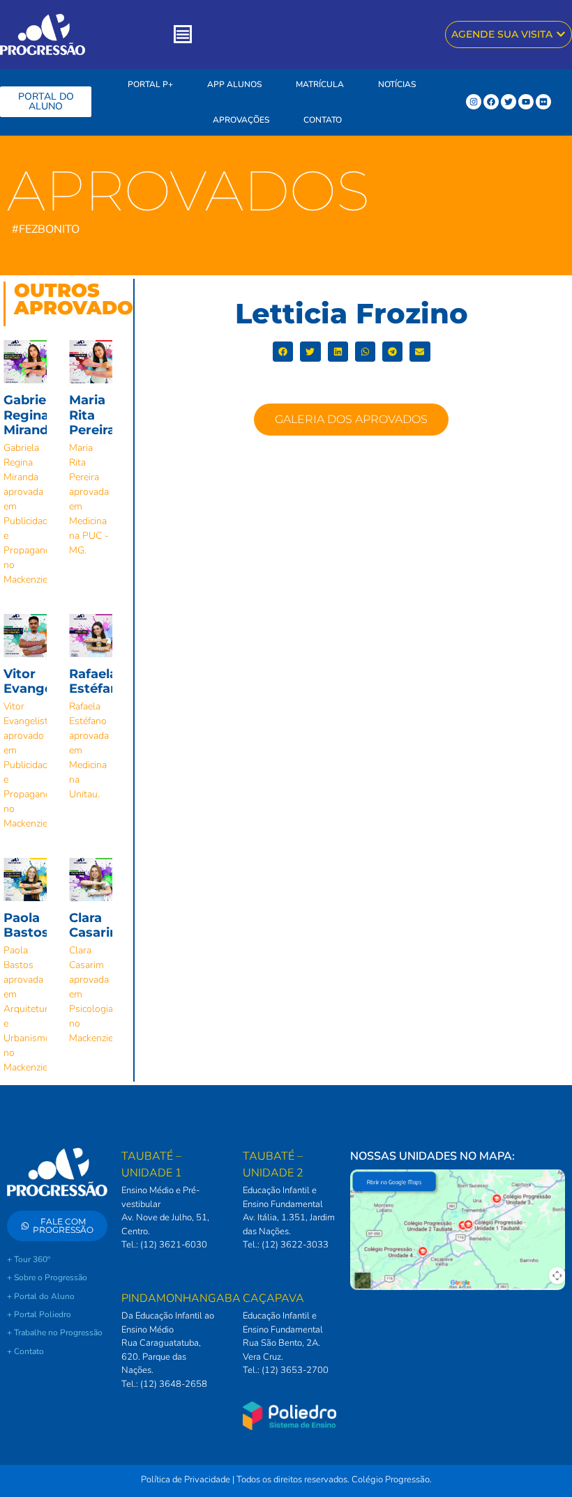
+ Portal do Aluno (41, 1296)
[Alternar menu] (183, 34)
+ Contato (25, 1351)
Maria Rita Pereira (92, 415)
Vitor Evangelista (41, 681)
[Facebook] (491, 101)
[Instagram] (473, 101)
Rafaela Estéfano (98, 681)
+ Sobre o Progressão (47, 1277)
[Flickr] (543, 101)
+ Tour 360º (28, 1259)
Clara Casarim (96, 925)
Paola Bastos (26, 925)
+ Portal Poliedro (39, 1314)
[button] (283, 351)
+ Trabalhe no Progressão (55, 1332)
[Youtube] (526, 101)
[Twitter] (508, 101)
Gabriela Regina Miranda (30, 415)
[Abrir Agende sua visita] (561, 34)
